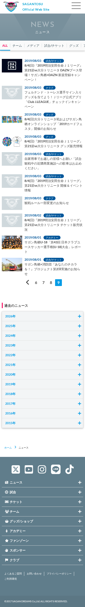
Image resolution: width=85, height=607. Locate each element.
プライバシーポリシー (59, 573)
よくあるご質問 (13, 573)
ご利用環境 (10, 578)
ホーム (8, 447)
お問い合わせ (34, 573)
